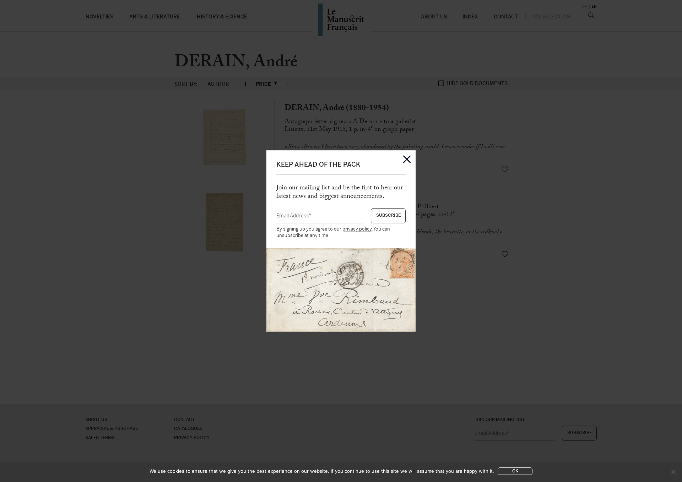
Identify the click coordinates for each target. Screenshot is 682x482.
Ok (515, 471)
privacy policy (357, 229)
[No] (673, 471)
